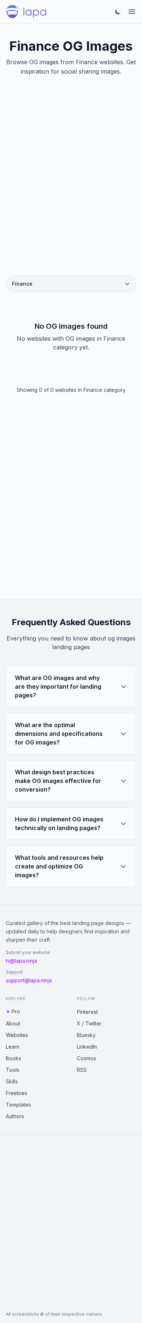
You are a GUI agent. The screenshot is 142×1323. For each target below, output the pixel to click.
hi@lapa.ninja (21, 961)
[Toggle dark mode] (118, 11)
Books (13, 1058)
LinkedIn (87, 1047)
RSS (82, 1070)
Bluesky (86, 1035)
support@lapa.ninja (29, 980)
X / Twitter (89, 1023)
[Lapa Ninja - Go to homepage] (26, 11)
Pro (16, 1011)
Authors (15, 1116)
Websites (17, 1035)
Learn (12, 1047)
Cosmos (86, 1058)
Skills (12, 1081)
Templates (18, 1105)
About (13, 1023)
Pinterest (87, 1012)
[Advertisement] (71, 184)
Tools (12, 1070)
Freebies (16, 1093)
